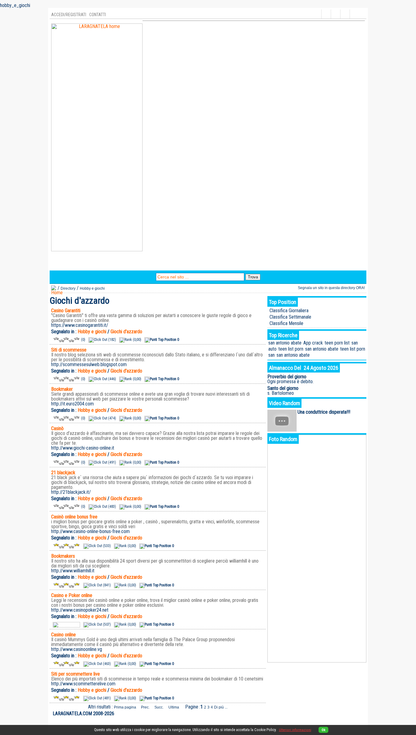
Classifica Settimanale (290, 317)
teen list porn (290, 349)
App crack (313, 343)
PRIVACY (340, 713)
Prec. (145, 707)
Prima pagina (125, 707)
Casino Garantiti (65, 310)
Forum (183, 264)
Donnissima (298, 264)
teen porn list (337, 343)
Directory (63, 264)
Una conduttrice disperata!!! (324, 412)
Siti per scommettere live (75, 674)
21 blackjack (63, 472)
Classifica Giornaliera (289, 310)
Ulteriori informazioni (295, 730)
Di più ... (220, 707)
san (354, 343)
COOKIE (357, 713)
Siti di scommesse (68, 350)
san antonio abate (284, 343)
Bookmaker (62, 389)
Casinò (57, 428)
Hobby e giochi (92, 288)
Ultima (173, 707)
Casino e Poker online (71, 595)
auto (272, 349)
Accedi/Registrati (68, 14)
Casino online (63, 635)
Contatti (97, 14)
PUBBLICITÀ (321, 713)
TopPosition (92, 264)
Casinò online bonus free (74, 517)
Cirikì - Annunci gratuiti (254, 264)
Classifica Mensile (286, 323)
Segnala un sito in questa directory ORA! (331, 288)
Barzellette (123, 264)
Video (163, 264)
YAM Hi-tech (209, 264)
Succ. (159, 707)
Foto (146, 264)
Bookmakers (63, 556)
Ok (323, 730)
